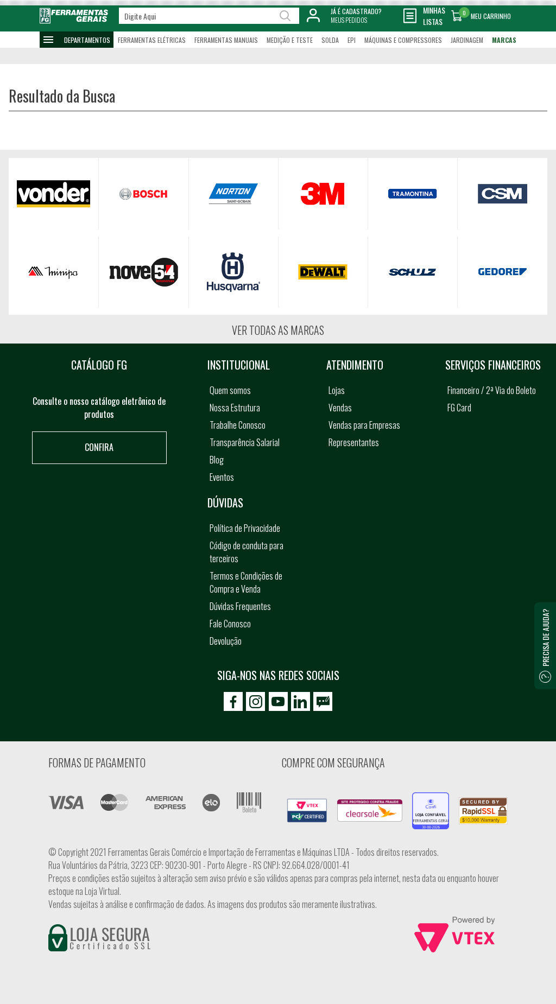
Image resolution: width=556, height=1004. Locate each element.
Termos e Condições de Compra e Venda (246, 582)
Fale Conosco (230, 623)
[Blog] (322, 701)
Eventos (222, 477)
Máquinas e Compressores (403, 40)
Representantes (353, 442)
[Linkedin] (300, 701)
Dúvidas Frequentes (240, 606)
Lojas (336, 390)
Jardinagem (467, 40)
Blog (217, 459)
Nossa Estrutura (235, 407)
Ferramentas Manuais (226, 40)
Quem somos (230, 390)
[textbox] (209, 16)
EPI (352, 40)
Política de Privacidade (245, 528)
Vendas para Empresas (364, 424)
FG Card (459, 407)
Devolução (226, 640)
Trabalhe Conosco (238, 424)
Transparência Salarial (245, 442)
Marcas (504, 40)
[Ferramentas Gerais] (74, 22)
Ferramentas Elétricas (152, 40)
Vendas (340, 407)
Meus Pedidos (349, 19)
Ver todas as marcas (278, 330)
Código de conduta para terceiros (246, 552)
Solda (330, 40)
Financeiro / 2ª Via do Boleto (491, 390)
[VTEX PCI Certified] (307, 804)
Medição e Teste (290, 40)
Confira (99, 447)
